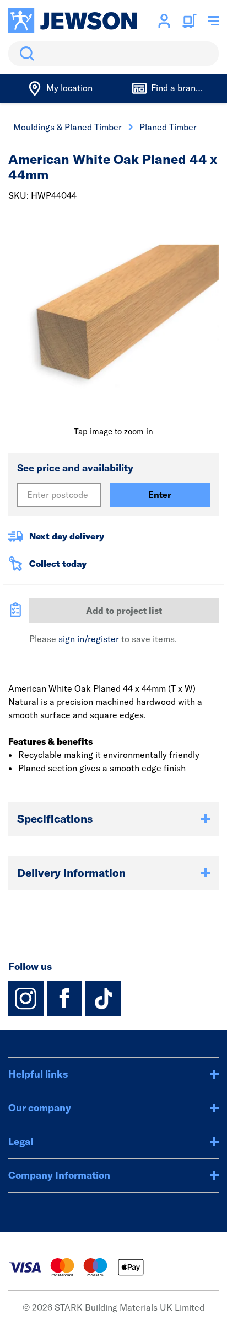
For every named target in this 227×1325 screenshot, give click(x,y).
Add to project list (124, 610)
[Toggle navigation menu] (213, 21)
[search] (113, 53)
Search (24, 53)
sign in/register (88, 638)
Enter (159, 494)
